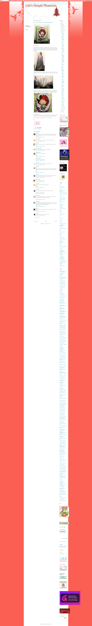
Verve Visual (61, 486)
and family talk (62, 283)
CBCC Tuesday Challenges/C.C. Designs (63, 305)
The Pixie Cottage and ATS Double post (63, 471)
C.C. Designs (61, 298)
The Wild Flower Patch (63, 477)
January (62, 109)
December (62, 26)
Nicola (60, 236)
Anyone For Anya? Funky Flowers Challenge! (62, 60)
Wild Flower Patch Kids (63, 494)
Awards (61, 289)
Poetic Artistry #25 (62, 416)
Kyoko (60, 230)
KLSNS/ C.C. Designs (63, 373)
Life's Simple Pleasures (41, 5)
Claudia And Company (63, 323)
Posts (62, 552)
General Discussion (62, 341)
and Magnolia (61, 286)
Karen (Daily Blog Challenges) (62, 225)
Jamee (61, 219)
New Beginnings (62, 406)
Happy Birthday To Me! (62, 70)
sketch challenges (62, 443)
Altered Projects (62, 282)
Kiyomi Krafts (61, 227)
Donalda (37, 201)
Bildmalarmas (61, 293)
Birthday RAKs (62, 68)
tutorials (61, 479)
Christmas (61, 318)
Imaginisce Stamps (62, 354)
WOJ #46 (62, 93)
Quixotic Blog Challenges (61, 242)
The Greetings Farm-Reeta (62, 89)
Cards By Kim (62, 196)
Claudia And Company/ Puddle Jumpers (63, 326)
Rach (60, 243)
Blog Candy (61, 297)
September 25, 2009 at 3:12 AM (40, 141)
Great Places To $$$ (62, 344)
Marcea (37, 195)
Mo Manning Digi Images (63, 398)
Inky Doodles (61, 218)
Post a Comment (37, 217)
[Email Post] (35, 127)
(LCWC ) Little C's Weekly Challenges (62, 271)
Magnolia (61, 388)
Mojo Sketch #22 (62, 400)
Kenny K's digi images (63, 362)
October (62, 29)
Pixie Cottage (61, 414)
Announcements (62, 287)
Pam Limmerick (62, 237)
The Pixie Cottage (62, 259)
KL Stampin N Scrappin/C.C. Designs (63, 369)
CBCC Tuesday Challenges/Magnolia (62, 311)
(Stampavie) (61, 273)
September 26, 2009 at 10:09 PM (40, 199)
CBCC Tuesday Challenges (62, 300)
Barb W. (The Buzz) (62, 187)
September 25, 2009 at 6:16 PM (40, 187)
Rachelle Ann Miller (62, 419)
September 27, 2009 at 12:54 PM (40, 211)
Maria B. (61, 234)
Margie (61, 233)
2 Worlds (37, 179)
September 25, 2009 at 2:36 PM (40, 177)
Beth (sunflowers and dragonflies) (63, 191)
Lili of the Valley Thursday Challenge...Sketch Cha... (62, 51)
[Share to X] (39, 127)
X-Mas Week (61, 499)
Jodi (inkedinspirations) (63, 223)
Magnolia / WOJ (62, 389)
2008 (61, 110)
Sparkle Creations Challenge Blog (62, 251)
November (62, 27)
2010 (61, 24)
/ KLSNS (61, 274)
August (62, 100)
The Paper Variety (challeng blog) (62, 258)
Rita (36, 208)
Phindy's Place (62, 410)
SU (60, 457)
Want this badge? (63, 605)
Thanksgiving (61, 464)
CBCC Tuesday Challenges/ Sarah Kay (63, 302)
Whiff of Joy (61, 490)
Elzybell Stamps (62, 331)
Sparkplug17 (37, 148)
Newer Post (35, 221)
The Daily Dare (62, 256)
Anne (36, 189)
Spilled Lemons (62, 64)
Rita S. (61, 245)
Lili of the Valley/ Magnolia (62, 382)
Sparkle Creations (62, 447)
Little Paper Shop (62, 385)
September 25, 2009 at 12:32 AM (40, 137)
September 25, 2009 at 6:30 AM (40, 160)
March (62, 106)
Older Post (55, 221)
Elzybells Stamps (62, 332)
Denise (37, 166)
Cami (60, 195)
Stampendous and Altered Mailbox (62, 451)
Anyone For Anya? (62, 92)
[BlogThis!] (38, 127)
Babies (61, 290)
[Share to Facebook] (39, 127)
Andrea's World (62, 186)
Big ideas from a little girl (63, 192)
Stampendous (61, 449)
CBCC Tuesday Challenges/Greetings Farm (63, 309)
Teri (36, 213)
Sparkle (61, 249)
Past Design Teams (62, 409)
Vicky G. (61, 264)
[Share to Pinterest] (40, 127)
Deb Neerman (61, 204)
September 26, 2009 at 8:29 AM (40, 193)
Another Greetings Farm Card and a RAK (62, 56)
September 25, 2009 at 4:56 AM (40, 150)
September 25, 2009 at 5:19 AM (40, 156)
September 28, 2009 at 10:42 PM (40, 215)
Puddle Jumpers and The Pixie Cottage (63, 418)
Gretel (60, 345)
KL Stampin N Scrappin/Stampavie (62, 372)
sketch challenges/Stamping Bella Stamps (62, 446)
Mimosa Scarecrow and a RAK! (62, 33)
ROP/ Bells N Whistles (63, 423)
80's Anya (42, 90)
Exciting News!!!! (62, 36)
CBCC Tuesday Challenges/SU (62, 313)
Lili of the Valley (62, 378)
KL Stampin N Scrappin (63, 364)
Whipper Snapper (62, 491)
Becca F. (61, 189)
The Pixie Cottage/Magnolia (62, 476)
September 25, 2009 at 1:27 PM (40, 172)
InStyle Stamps (62, 357)
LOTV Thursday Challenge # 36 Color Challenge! (62, 81)
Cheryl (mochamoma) (63, 198)
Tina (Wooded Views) (63, 261)
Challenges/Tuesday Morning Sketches (62, 317)
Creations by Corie (62, 201)
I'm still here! (62, 66)
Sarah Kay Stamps (62, 440)
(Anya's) (61, 269)
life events (61, 377)
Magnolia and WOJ (62, 391)
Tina (36, 162)
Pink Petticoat (62, 413)
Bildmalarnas (61, 294)
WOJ (60, 496)
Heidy (60, 215)
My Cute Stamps (62, 401)
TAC (60, 461)
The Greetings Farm (62, 468)
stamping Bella (62, 452)
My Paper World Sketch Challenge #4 (63, 405)
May (62, 104)
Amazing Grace (51, 47)
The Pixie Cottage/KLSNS (62, 473)
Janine (60, 222)
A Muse (61, 279)
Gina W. (61, 212)
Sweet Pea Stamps (62, 460)
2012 (61, 21)
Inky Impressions (62, 356)
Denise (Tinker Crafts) (63, 208)
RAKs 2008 (61, 422)
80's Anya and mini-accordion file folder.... (62, 45)
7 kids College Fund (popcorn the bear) (62, 278)
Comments (62, 553)
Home (46, 221)
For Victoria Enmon (62, 337)
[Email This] (37, 127)
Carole (37, 183)
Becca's (39, 48)
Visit (62, 541)
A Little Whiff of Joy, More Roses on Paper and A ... (62, 97)
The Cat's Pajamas (62, 465)
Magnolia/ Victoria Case (63, 392)
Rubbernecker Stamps (63, 438)
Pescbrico (61, 240)
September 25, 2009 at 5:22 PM (40, 181)
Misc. (60, 396)
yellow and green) (62, 500)
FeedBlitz (64, 532)
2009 (61, 25)
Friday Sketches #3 (62, 340)
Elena (36, 174)
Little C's (61, 384)
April (62, 105)
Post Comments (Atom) (47, 223)
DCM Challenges (62, 327)
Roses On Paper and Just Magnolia (62, 430)
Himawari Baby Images (63, 352)
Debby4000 (61, 207)
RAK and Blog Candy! (62, 86)
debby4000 (37, 152)
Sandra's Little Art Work (63, 246)
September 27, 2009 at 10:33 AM (40, 206)
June (62, 103)
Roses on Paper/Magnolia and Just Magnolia (63, 432)
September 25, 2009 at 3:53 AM (40, 146)
